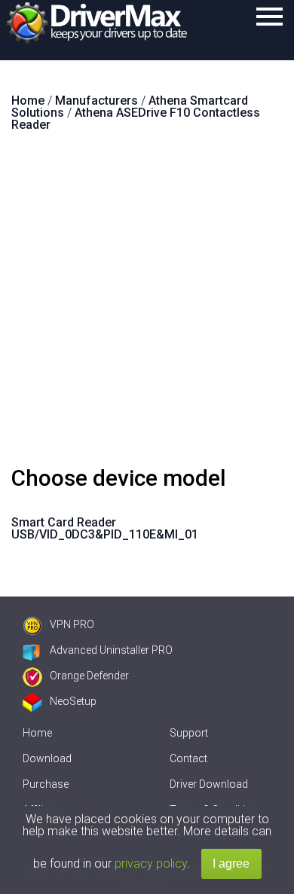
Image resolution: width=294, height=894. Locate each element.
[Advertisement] (147, 305)
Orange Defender (89, 675)
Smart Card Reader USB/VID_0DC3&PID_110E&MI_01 (104, 528)
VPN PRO (72, 624)
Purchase (46, 784)
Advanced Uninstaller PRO (111, 650)
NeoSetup (73, 701)
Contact (188, 758)
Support (189, 733)
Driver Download (209, 784)
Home (37, 733)
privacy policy (151, 863)
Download (47, 758)
